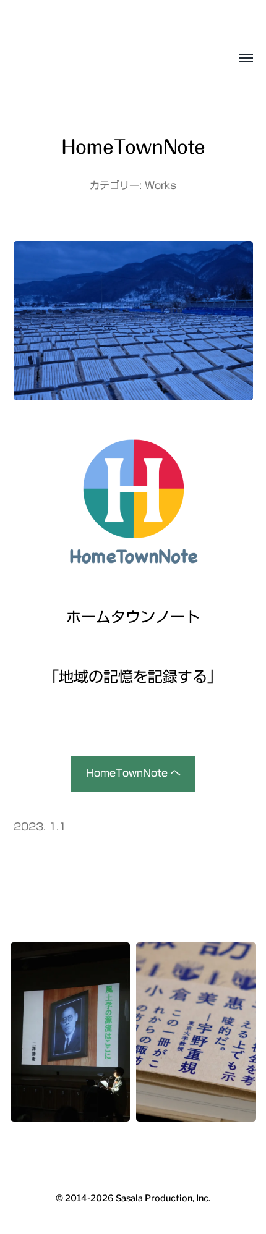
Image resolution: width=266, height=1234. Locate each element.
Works (160, 185)
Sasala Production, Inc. (59, 59)
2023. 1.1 (40, 827)
